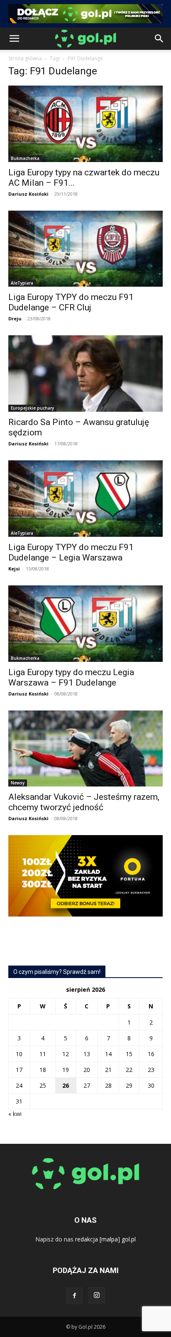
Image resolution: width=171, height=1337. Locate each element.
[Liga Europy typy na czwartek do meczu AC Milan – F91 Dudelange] (85, 124)
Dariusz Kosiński (28, 194)
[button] (14, 38)
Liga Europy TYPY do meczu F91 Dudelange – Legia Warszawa (71, 552)
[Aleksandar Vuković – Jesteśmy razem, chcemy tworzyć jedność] (85, 748)
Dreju (15, 318)
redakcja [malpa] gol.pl (105, 1239)
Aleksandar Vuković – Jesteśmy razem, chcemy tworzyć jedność (83, 802)
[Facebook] (74, 1296)
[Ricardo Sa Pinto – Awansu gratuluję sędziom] (85, 373)
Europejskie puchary (32, 408)
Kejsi (14, 568)
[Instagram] (96, 1295)
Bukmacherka (25, 158)
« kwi (15, 1114)
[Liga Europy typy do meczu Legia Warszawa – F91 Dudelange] (85, 623)
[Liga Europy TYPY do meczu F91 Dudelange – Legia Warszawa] (85, 498)
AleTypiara (22, 283)
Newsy (17, 783)
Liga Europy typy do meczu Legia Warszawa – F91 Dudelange (71, 677)
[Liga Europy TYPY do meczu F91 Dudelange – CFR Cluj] (85, 249)
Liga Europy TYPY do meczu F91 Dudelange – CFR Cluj (71, 302)
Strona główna (25, 58)
